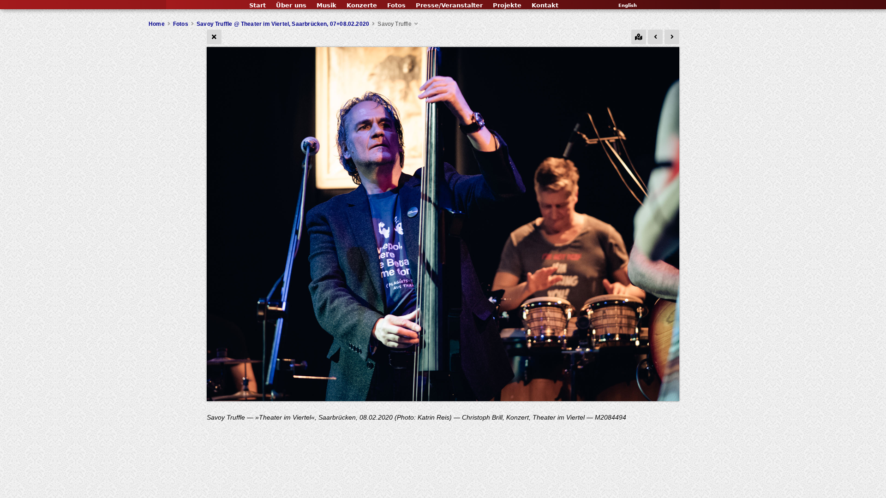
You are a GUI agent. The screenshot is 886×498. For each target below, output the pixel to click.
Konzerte (362, 5)
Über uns (291, 5)
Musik (326, 5)
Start (257, 5)
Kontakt (545, 5)
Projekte (507, 5)
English (627, 5)
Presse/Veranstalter (449, 5)
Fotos (396, 5)
